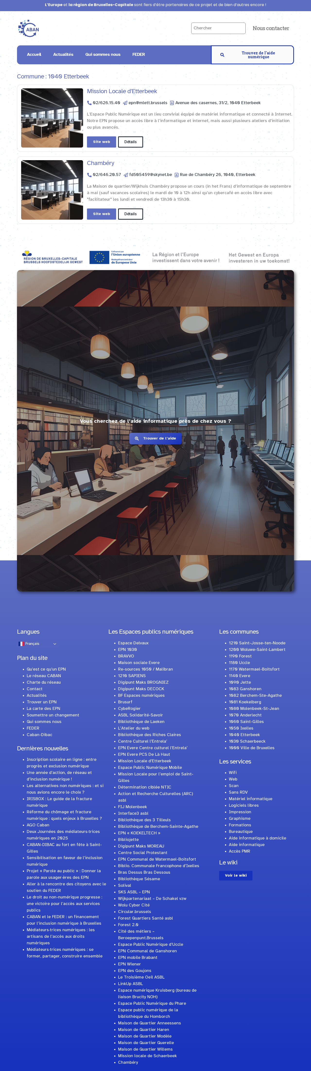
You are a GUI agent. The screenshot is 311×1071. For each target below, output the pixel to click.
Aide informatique (247, 845)
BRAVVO (126, 656)
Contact (35, 689)
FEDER (138, 54)
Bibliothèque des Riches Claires (149, 735)
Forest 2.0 (128, 925)
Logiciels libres (244, 805)
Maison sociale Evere (139, 663)
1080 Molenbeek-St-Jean (254, 708)
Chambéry (100, 163)
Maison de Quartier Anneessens (149, 1023)
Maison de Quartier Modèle (145, 1036)
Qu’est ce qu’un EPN (46, 669)
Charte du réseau (44, 682)
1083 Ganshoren (245, 689)
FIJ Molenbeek (132, 807)
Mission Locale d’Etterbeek (122, 91)
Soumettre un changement (53, 715)
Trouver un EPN (42, 702)
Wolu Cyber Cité (134, 905)
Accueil (34, 54)
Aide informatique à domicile (257, 838)
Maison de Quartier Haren (143, 1030)
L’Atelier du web (133, 728)
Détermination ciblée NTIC (144, 787)
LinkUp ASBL (130, 984)
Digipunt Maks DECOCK (141, 689)
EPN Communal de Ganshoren (147, 951)
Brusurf (125, 702)
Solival (124, 885)
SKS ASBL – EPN (134, 892)
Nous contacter (271, 28)
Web (233, 779)
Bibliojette (128, 840)
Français (31, 644)
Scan (234, 786)
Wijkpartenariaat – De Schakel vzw (152, 899)
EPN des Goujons (134, 971)
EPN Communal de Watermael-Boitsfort (157, 859)
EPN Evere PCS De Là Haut (144, 754)
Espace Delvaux (133, 643)
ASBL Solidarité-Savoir (140, 715)
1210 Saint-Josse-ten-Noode (257, 643)
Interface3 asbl (133, 813)
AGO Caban (38, 825)
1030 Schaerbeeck (247, 741)
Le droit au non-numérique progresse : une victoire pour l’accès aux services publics (64, 904)
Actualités (63, 54)
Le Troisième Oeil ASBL (141, 977)
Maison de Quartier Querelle (146, 1043)
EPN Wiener (129, 964)
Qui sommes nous (102, 54)
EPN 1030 (127, 650)
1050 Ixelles (241, 728)
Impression (240, 812)
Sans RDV (238, 792)
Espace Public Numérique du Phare (152, 1003)
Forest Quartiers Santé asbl (145, 918)
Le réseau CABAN (44, 676)
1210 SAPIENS (132, 676)
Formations (240, 825)
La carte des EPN (43, 708)
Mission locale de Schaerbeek (147, 1056)
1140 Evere (239, 676)
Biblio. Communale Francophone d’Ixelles (158, 866)
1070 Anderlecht (245, 715)
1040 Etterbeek (244, 735)
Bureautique (241, 832)
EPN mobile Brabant (137, 957)
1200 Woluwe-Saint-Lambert (257, 650)
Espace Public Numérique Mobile (150, 767)
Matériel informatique (250, 799)
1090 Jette (240, 682)
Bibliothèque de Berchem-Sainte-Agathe (158, 826)
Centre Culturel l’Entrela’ (142, 741)
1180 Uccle (239, 663)
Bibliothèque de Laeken (141, 722)
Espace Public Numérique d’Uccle (150, 944)
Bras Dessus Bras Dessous (144, 872)
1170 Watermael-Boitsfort (254, 669)
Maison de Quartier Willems (145, 1049)
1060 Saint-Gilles (246, 722)
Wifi (233, 773)
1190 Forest (240, 656)
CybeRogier (129, 708)
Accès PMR (239, 851)
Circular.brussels (134, 912)
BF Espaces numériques (141, 695)
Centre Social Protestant (142, 853)
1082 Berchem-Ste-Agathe (255, 695)
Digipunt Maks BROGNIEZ (143, 682)
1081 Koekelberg (245, 702)
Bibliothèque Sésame (139, 879)
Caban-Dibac (39, 735)
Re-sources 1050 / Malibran (145, 669)
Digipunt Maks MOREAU (141, 846)
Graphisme (240, 818)
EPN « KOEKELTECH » (139, 833)
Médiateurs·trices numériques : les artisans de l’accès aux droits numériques (61, 937)
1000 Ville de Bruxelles (252, 748)
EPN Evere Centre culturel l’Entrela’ (153, 748)
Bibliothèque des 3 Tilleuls (144, 820)
